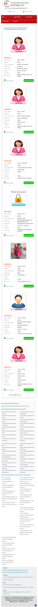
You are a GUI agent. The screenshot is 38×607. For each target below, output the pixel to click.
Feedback (17, 584)
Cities (7, 406)
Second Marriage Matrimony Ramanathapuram (9, 456)
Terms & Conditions (15, 592)
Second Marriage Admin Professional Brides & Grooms (8, 487)
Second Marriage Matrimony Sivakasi (27, 428)
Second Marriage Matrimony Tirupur (9, 435)
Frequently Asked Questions (10, 587)
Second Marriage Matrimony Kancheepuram (27, 432)
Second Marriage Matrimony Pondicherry (27, 471)
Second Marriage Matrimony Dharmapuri (9, 459)
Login (8, 570)
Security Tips (6, 594)
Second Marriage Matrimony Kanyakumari (27, 420)
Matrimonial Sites (22, 28)
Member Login (11, 11)
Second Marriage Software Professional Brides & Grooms (8, 550)
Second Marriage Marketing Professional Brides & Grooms (9, 539)
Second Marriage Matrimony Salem (9, 428)
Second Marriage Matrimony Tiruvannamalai (27, 463)
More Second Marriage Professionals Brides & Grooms (8, 562)
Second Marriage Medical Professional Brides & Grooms (8, 545)
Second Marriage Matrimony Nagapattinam (9, 471)
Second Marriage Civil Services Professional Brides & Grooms (27, 485)
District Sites (15, 572)
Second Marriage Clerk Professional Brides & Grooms (26, 491)
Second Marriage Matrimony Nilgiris (27, 444)
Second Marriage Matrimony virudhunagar (27, 412)
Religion (3, 406)
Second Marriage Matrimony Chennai (9, 412)
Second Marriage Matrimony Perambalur (27, 448)
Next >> (19, 395)
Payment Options (6, 572)
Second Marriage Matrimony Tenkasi (27, 424)
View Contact (9, 81)
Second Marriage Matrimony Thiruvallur (27, 459)
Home (3, 17)
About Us (5, 592)
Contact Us (15, 21)
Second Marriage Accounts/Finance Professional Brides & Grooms (7, 480)
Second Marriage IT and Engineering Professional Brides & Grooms (26, 532)
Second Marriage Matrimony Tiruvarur (27, 467)
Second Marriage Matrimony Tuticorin (27, 416)
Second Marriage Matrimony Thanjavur (27, 456)
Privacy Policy (25, 592)
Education (19, 406)
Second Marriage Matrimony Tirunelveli (9, 439)
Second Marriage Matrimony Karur (9, 444)
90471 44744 (28, 11)
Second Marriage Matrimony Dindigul (9, 448)
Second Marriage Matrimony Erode (9, 432)
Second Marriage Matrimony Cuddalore (9, 463)
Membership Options (8, 579)
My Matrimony (5, 21)
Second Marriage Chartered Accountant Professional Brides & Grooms (27, 479)
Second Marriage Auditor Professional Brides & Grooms (8, 493)
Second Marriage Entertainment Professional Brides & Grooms (26, 515)
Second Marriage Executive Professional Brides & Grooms (27, 520)
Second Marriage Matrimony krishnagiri (9, 467)
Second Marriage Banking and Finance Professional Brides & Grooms (9, 498)
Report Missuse (23, 587)
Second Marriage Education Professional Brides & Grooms (27, 502)
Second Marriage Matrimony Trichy (9, 420)
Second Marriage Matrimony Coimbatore (9, 424)
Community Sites (23, 572)
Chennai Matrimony (10, 28)
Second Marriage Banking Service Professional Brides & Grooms (9, 504)
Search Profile (17, 17)
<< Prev (11, 395)
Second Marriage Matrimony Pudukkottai (27, 452)
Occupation (26, 406)
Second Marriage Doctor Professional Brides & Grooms (26, 496)
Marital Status (13, 406)
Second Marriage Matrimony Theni (9, 452)
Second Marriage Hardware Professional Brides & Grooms (27, 526)
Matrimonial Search (23, 570)
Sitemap (31, 587)
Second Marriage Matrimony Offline (12, 577)
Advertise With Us (27, 577)
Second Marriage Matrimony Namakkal (27, 439)
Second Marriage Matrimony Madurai (9, 416)
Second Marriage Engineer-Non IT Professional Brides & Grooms (27, 509)
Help (12, 584)
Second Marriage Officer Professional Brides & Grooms (8, 556)
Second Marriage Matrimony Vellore (27, 435)
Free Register (29, 17)
